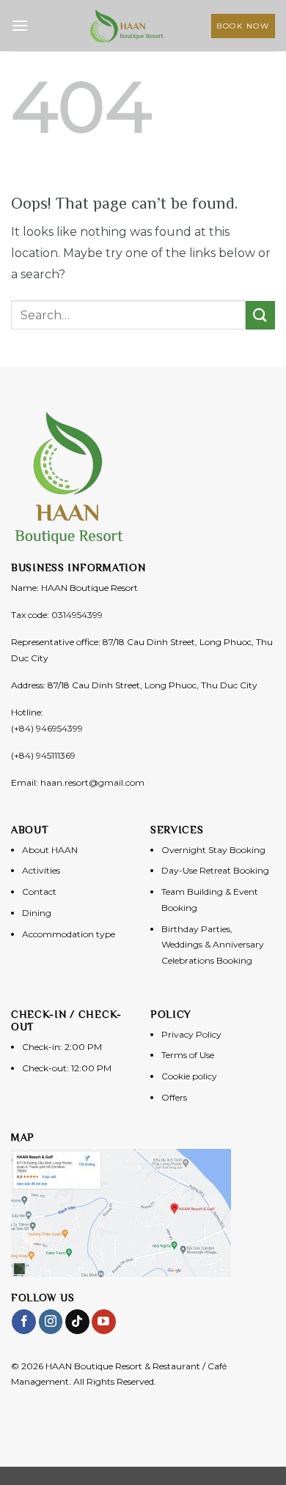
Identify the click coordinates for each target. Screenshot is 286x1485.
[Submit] (260, 315)
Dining (36, 912)
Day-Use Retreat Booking (215, 870)
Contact (39, 891)
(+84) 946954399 (47, 728)
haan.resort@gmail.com (92, 782)
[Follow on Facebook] (24, 1321)
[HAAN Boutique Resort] (127, 25)
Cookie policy (189, 1076)
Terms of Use (187, 1054)
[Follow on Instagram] (51, 1321)
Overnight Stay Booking (213, 849)
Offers (174, 1097)
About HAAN (50, 849)
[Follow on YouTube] (104, 1321)
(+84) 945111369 (43, 755)
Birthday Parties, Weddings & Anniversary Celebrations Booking (212, 944)
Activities (41, 870)
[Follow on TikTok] (77, 1321)
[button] (20, 25)
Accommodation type (68, 933)
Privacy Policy (191, 1034)
